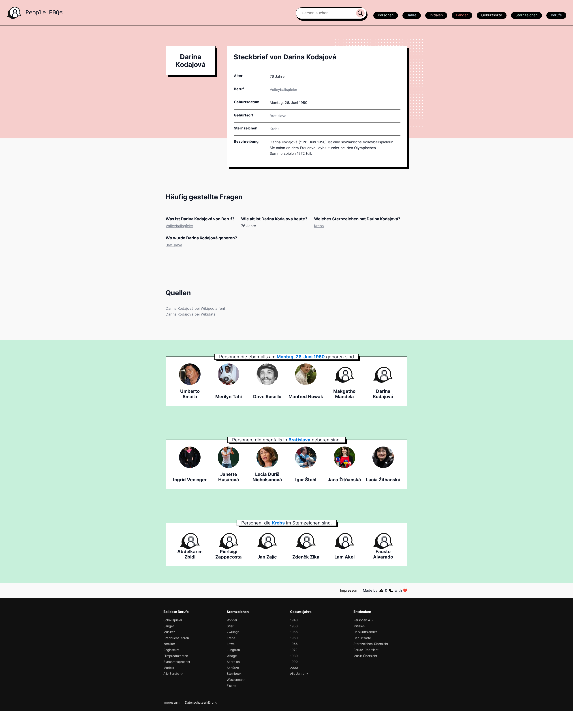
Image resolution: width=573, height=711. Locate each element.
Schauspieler (172, 620)
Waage (232, 656)
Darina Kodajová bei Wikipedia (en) (195, 308)
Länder (462, 15)
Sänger (168, 626)
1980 (294, 656)
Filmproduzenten (175, 656)
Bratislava (174, 245)
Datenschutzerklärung (201, 702)
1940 (294, 620)
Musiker (169, 632)
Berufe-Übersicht (365, 650)
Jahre (411, 15)
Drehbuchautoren (176, 638)
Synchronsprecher (176, 662)
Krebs (274, 129)
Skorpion (233, 662)
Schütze (233, 668)
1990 (294, 662)
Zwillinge (233, 632)
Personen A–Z (363, 620)
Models (168, 668)
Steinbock (234, 673)
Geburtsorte (491, 15)
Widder (232, 620)
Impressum (349, 590)
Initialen (436, 15)
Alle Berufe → (173, 673)
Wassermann (236, 679)
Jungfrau (233, 650)
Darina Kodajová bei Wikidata (191, 314)
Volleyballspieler (283, 89)
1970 (293, 650)
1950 (294, 626)
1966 (294, 644)
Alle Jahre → (299, 673)
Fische (231, 685)
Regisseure (171, 650)
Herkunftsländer (365, 632)
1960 (294, 638)
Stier (230, 626)
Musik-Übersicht (365, 656)
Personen (385, 15)
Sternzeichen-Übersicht (370, 644)
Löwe (231, 644)
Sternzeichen (526, 15)
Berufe (556, 15)
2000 (294, 668)
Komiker (169, 644)
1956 (294, 632)
